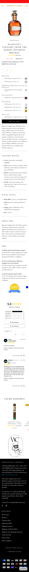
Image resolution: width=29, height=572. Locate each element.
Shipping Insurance (7, 526)
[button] (22, 355)
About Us (4, 517)
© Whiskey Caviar (14, 551)
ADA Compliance (7, 541)
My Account (5, 515)
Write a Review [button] (15, 322)
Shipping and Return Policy (9, 529)
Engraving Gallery (7, 523)
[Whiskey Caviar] (14, 5)
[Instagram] (6, 505)
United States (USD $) (14, 548)
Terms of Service (6, 535)
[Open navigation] (2, 5)
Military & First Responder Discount (12, 532)
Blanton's (14, 40)
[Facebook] (2, 505)
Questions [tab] (7, 331)
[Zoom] (25, 12)
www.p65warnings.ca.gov (10, 474)
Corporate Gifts (6, 520)
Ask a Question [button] (15, 326)
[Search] (24, 6)
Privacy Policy (6, 538)
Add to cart (14, 121)
